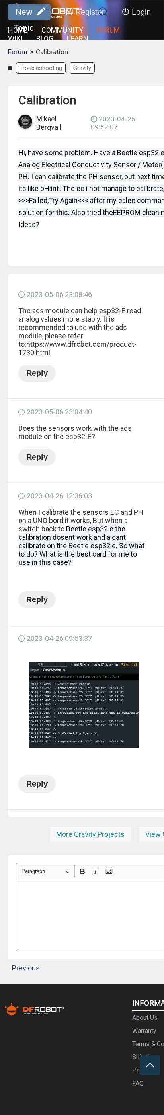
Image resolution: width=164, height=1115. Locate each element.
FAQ (138, 1083)
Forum (17, 52)
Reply (37, 373)
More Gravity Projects (90, 834)
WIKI (15, 38)
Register (90, 12)
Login (141, 12)
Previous (26, 968)
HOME (18, 30)
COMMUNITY (62, 30)
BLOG (44, 38)
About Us (145, 1017)
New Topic (24, 13)
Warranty (144, 1031)
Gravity (82, 68)
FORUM (108, 30)
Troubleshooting (41, 68)
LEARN (77, 38)
